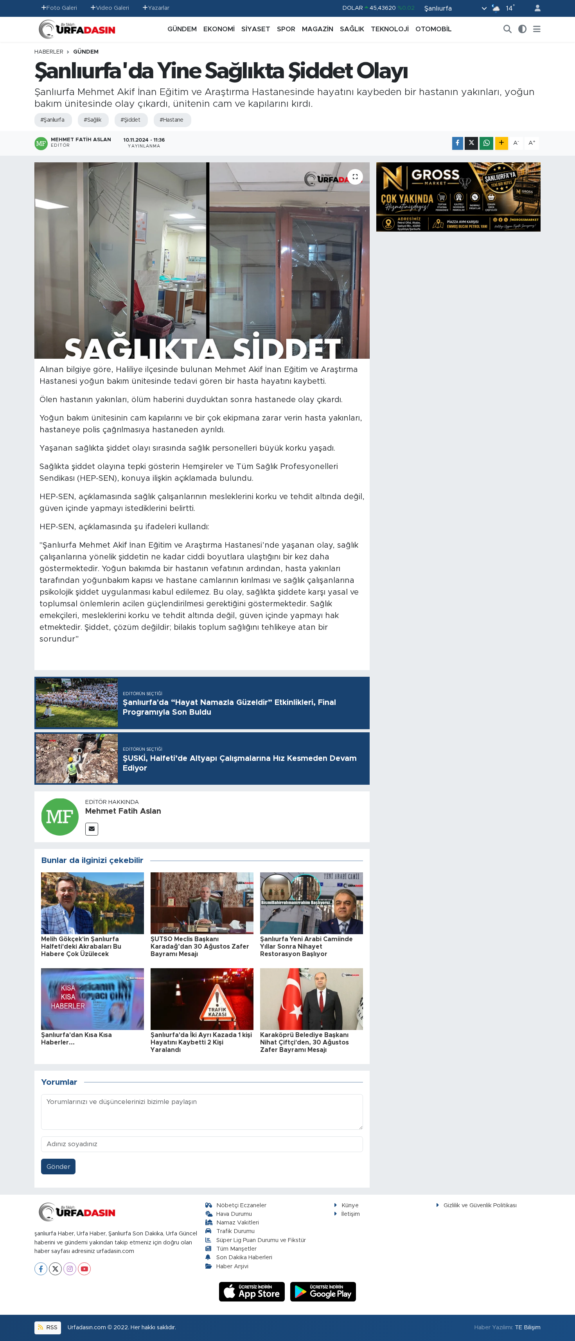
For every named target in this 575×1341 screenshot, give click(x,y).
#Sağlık (92, 120)
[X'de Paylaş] (471, 143)
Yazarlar (158, 8)
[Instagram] (69, 1268)
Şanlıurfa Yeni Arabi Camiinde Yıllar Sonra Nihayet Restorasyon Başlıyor (306, 946)
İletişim (350, 1214)
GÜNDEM (182, 29)
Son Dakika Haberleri (244, 1257)
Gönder (58, 1166)
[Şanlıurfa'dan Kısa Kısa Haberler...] (92, 998)
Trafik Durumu (235, 1231)
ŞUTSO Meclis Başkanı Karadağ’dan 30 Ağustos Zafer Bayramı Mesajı (200, 946)
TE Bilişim (528, 1327)
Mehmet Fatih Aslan (123, 811)
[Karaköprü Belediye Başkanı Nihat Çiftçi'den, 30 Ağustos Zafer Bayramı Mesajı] (311, 998)
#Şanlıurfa (52, 120)
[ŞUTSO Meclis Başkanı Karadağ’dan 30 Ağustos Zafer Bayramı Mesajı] (202, 902)
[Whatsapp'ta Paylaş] (486, 143)
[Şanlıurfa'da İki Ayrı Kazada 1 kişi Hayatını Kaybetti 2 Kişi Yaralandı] (202, 998)
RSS (51, 1327)
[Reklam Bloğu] (458, 196)
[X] (55, 1268)
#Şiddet (130, 120)
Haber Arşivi (232, 1266)
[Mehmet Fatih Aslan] (60, 816)
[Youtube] (84, 1268)
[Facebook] (40, 1268)
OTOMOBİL (433, 29)
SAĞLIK (352, 29)
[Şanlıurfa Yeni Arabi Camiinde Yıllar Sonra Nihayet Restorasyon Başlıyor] (311, 902)
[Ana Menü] (537, 29)
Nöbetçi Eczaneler (241, 1205)
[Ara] (507, 29)
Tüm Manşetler (236, 1249)
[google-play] (323, 1291)
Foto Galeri (62, 8)
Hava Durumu (234, 1214)
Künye (350, 1205)
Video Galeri (112, 8)
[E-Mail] (91, 829)
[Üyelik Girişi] (534, 8)
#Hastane (171, 120)
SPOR (286, 29)
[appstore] (253, 1291)
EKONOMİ (219, 29)
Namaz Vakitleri (237, 1223)
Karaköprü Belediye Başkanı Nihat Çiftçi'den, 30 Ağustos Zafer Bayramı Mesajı (304, 1042)
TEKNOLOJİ (390, 29)
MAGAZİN (317, 29)
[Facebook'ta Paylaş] (457, 143)
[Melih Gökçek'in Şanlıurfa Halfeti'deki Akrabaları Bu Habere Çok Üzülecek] (92, 902)
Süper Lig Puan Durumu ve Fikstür (261, 1240)
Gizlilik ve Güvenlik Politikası (480, 1205)
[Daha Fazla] (501, 143)
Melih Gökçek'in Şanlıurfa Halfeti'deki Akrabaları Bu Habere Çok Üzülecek (81, 946)
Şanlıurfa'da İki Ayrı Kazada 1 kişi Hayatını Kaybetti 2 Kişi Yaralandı (201, 1042)
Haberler (48, 52)
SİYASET (255, 29)
